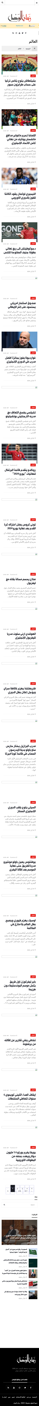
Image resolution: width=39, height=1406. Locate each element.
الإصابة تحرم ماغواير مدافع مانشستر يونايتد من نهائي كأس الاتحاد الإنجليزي (21, 140)
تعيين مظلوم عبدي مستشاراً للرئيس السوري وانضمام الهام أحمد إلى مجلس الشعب (21, 1237)
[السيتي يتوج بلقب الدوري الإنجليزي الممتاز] (19, 783)
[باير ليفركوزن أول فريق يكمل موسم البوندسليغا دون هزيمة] (19, 957)
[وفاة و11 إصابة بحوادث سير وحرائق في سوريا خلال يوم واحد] (33, 1298)
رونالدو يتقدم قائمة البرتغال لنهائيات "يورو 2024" (20, 472)
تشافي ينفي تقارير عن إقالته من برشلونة (20, 1042)
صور (9, 1397)
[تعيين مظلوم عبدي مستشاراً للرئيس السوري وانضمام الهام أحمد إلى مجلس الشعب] (19, 1244)
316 (19, 1191)
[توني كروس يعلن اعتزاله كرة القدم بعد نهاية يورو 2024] (19, 500)
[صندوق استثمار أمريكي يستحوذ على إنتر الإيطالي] (19, 278)
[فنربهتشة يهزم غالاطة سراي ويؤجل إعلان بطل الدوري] (19, 664)
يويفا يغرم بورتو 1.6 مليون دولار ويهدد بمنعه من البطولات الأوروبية (21, 1156)
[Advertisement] (19, 1325)
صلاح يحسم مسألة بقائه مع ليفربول (21, 581)
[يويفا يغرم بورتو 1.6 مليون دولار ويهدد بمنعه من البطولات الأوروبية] (19, 1128)
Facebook (13, 76)
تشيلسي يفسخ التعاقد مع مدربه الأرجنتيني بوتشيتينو (21, 415)
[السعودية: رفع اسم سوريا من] (33, 1256)
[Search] (4, 1204)
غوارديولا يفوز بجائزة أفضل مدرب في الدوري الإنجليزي (20, 360)
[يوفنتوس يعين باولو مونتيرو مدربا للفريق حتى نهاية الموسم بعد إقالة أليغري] (19, 837)
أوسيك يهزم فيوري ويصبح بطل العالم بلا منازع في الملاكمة (21, 925)
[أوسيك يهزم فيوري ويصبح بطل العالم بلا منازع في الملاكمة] (19, 896)
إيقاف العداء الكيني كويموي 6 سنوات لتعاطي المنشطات (20, 1097)
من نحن (29, 1397)
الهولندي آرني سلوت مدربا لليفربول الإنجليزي (21, 636)
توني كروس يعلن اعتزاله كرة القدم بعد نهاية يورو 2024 (20, 527)
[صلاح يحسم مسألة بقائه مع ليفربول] (19, 554)
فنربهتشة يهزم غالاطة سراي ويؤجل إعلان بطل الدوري (20, 691)
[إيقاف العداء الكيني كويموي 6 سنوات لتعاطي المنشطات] (19, 1070)
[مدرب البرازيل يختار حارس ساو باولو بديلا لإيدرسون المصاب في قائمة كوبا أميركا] (19, 721)
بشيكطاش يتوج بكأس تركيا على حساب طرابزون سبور (20, 83)
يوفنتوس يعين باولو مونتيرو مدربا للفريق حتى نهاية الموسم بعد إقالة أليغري (19, 866)
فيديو (13, 1397)
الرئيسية (28, 49)
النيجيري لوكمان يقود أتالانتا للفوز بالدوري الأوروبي (20, 196)
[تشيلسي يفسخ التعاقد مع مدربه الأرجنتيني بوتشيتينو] (19, 388)
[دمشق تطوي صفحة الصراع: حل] (33, 1277)
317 (26, 1191)
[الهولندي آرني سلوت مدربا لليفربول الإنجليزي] (19, 609)
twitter (5, 76)
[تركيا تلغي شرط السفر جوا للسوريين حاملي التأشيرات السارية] (33, 1288)
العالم (19, 49)
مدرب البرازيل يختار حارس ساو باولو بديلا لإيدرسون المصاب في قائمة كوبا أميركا (20, 750)
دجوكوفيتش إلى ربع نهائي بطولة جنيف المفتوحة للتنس (20, 251)
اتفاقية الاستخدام (20, 1397)
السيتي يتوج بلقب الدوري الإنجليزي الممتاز (22, 810)
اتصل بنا (4, 1397)
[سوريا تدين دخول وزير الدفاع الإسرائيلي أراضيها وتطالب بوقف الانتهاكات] (33, 1267)
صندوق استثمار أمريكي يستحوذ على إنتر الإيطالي (22, 305)
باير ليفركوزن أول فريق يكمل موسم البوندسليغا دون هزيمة (20, 986)
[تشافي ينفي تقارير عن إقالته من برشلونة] (19, 1015)
